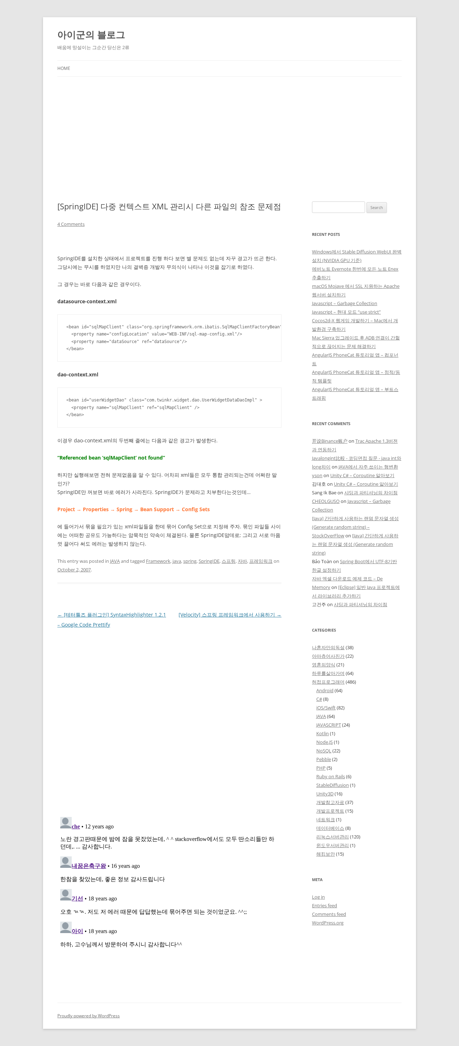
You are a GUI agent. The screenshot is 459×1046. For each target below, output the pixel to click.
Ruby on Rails (330, 776)
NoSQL (323, 750)
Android (324, 690)
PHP (321, 768)
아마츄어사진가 (328, 656)
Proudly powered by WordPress (88, 1016)
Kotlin (322, 733)
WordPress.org (328, 922)
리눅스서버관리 (332, 836)
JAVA (115, 561)
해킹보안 (325, 854)
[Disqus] (169, 719)
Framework (158, 561)
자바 (242, 561)
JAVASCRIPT (328, 725)
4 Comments (71, 224)
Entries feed (324, 905)
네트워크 (325, 819)
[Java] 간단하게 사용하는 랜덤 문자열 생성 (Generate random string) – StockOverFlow (355, 527)
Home (63, 68)
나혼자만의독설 (328, 647)
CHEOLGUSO (326, 501)
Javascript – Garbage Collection (344, 303)
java (176, 561)
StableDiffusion (332, 785)
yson (317, 475)
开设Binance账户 (329, 441)
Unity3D (324, 793)
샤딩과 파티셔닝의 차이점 (371, 492)
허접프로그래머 (328, 682)
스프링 (229, 561)
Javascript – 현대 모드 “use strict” (346, 312)
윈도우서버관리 (332, 845)
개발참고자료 (330, 802)
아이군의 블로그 (91, 34)
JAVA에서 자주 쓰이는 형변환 (368, 466)
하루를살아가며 (328, 673)
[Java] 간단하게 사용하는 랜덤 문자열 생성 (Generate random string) (355, 544)
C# (319, 699)
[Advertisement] (229, 130)
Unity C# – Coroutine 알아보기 (362, 475)
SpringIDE (209, 561)
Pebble (323, 759)
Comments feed (329, 914)
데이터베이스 (330, 828)
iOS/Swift (326, 707)
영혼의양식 (323, 664)
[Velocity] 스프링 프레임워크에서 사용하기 (230, 614)
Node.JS (324, 742)
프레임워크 (261, 561)
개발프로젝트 (330, 811)
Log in (318, 897)
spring (190, 561)
